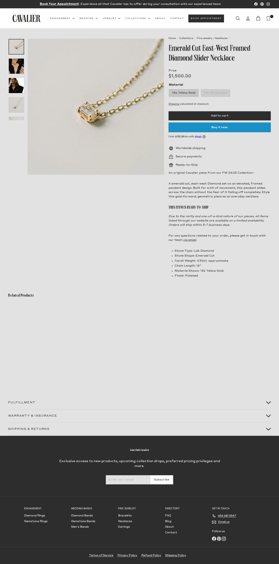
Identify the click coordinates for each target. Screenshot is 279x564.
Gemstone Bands (83, 521)
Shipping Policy (175, 555)
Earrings (124, 527)
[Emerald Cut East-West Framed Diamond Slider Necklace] (28, 344)
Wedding (87, 18)
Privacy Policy (127, 555)
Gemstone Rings (36, 521)
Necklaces (125, 521)
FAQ (168, 515)
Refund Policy (151, 555)
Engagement (60, 18)
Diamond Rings (34, 515)
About (160, 18)
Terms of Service (101, 555)
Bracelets (125, 515)
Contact (177, 18)
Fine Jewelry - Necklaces (212, 38)
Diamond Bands (82, 515)
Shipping (174, 104)
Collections (136, 18)
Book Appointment (206, 18)
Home (172, 38)
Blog (168, 521)
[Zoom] (96, 107)
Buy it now (219, 127)
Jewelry (110, 18)
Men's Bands (80, 527)
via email (189, 240)
